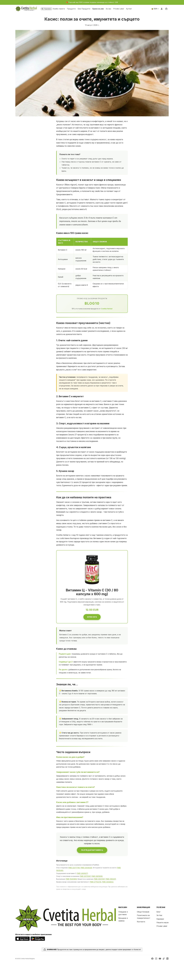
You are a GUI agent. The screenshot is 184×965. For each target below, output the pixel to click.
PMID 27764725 (95, 882)
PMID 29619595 (97, 876)
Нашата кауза (162, 922)
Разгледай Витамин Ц (92, 850)
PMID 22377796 (74, 868)
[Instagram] (156, 958)
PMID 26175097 (85, 876)
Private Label (162, 926)
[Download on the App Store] (22, 939)
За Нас (159, 915)
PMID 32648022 (107, 882)
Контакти (141, 922)
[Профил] (161, 8)
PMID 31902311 (111, 879)
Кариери (160, 919)
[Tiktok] (163, 958)
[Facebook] (152, 958)
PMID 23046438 (86, 868)
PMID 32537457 (99, 879)
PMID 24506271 (82, 873)
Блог (158, 912)
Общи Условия (143, 912)
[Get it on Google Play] (38, 939)
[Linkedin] (167, 958)
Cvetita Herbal (106, 309)
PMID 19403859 (71, 879)
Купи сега (92, 617)
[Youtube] (160, 958)
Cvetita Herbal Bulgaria (27, 958)
